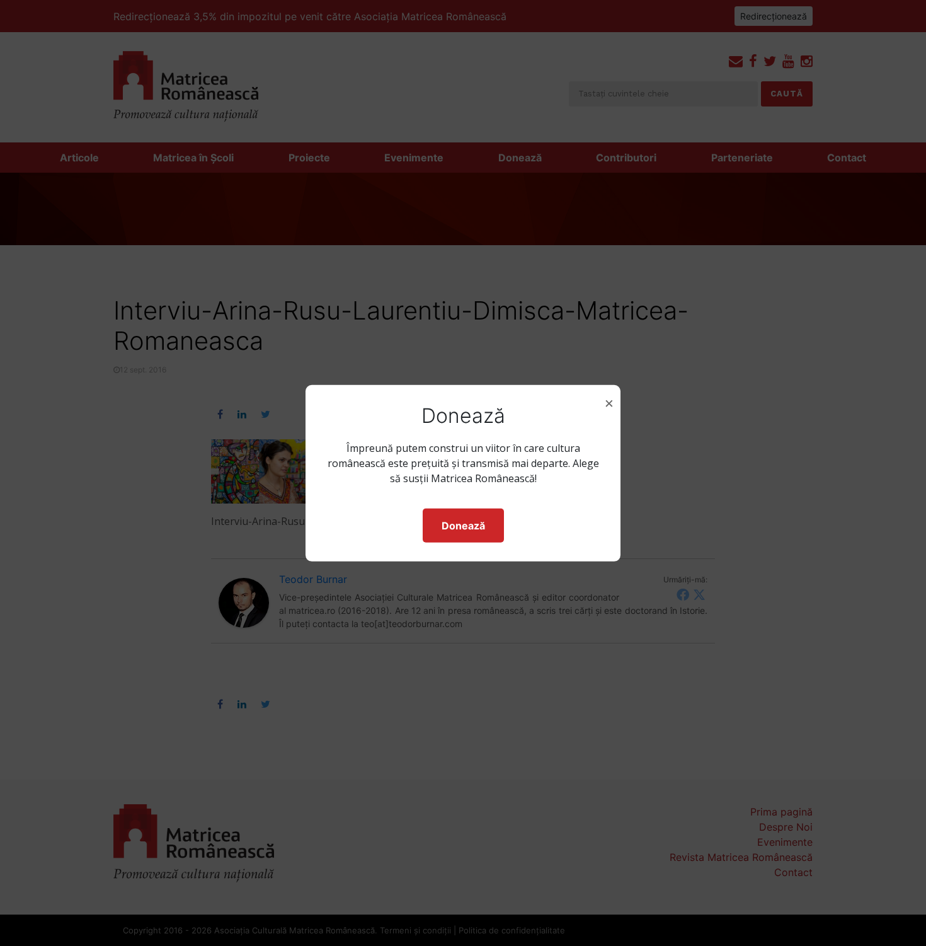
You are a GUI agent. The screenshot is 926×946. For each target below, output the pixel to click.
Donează (463, 525)
